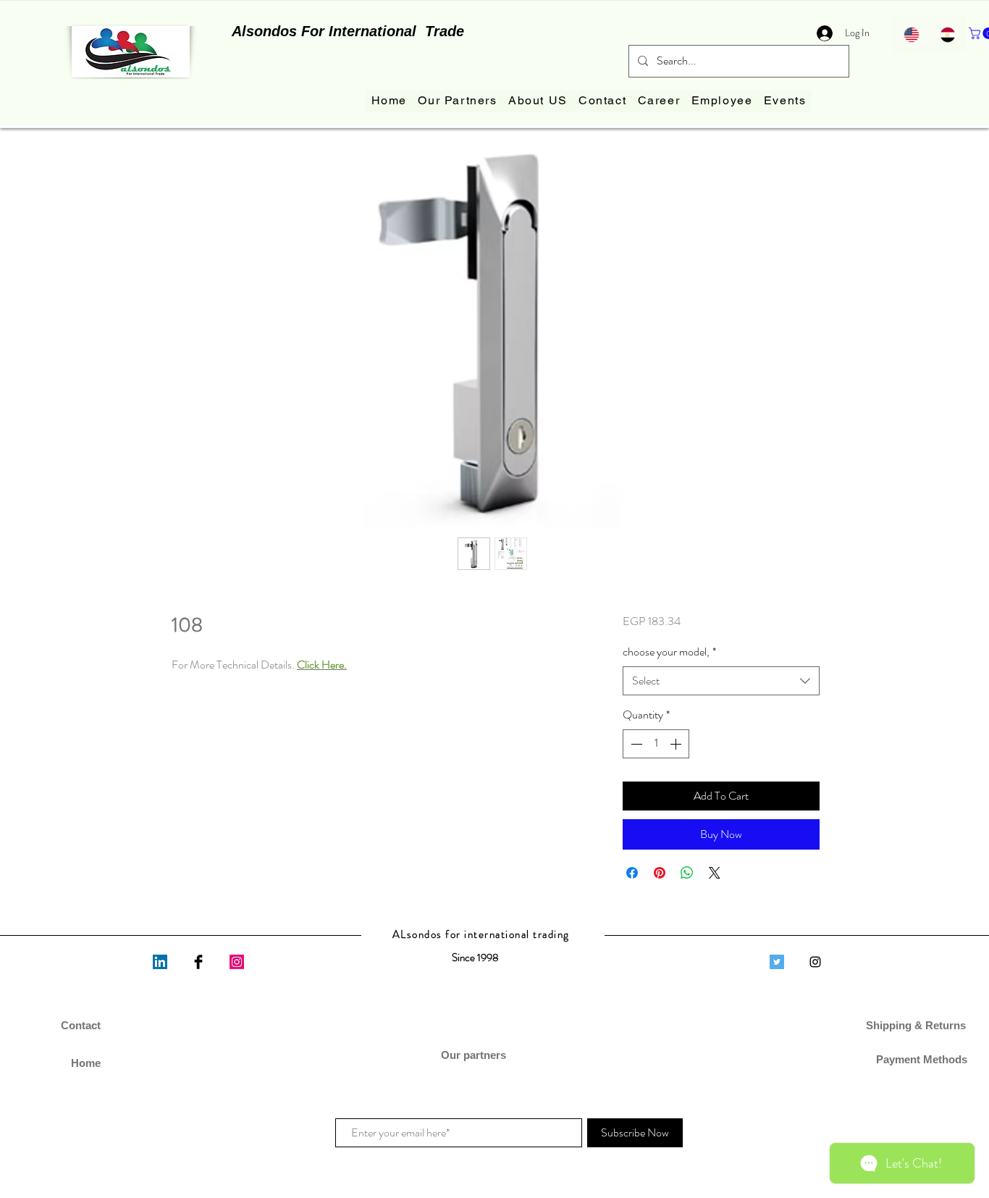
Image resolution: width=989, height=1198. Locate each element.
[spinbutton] (656, 744)
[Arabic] (947, 34)
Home (86, 1063)
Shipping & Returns (917, 1025)
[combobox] (721, 680)
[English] (911, 34)
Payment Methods (917, 1059)
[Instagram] (237, 962)
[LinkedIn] (160, 962)
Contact (81, 1025)
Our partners (475, 1055)
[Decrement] (635, 744)
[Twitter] (777, 962)
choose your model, (669, 652)
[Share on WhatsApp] (687, 872)
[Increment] (677, 744)
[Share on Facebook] (632, 872)
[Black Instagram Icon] (815, 962)
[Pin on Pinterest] (659, 872)
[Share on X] (714, 872)
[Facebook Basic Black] (198, 962)
